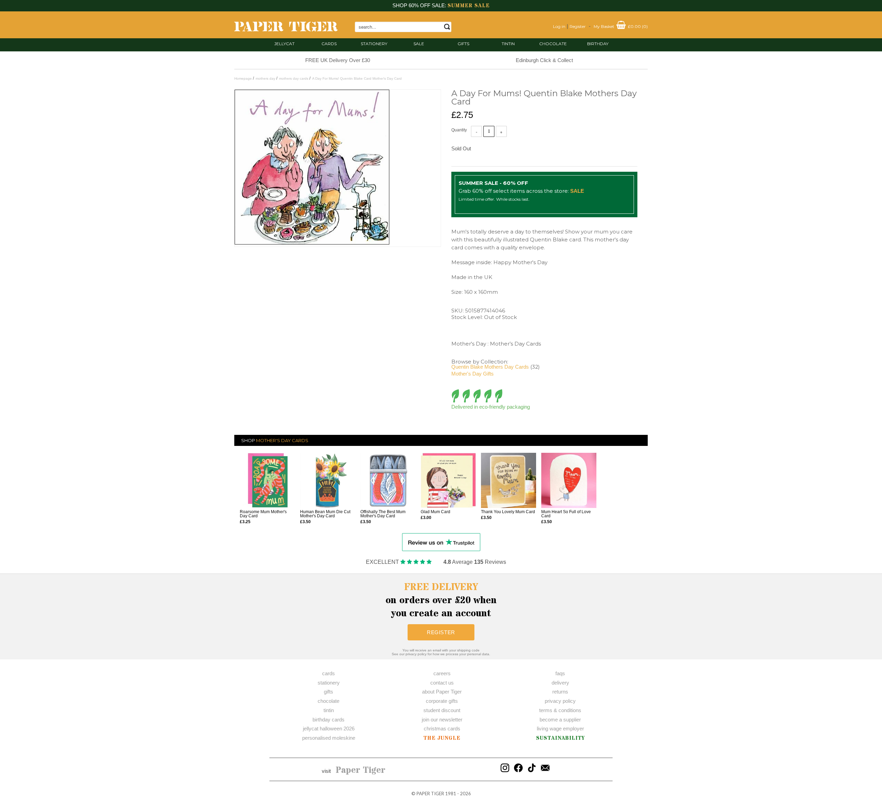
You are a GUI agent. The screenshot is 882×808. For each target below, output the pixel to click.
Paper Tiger (361, 770)
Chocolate (553, 43)
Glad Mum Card (435, 511)
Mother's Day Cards (282, 440)
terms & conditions (560, 710)
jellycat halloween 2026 (329, 728)
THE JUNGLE (441, 738)
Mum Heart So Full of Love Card (566, 513)
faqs (560, 673)
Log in (559, 26)
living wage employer (560, 728)
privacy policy (560, 701)
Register (578, 26)
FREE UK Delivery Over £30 (337, 60)
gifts (463, 43)
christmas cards (442, 728)
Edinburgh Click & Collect (544, 60)
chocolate (328, 701)
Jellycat (284, 43)
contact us (442, 683)
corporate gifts (442, 701)
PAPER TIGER (430, 793)
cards (329, 43)
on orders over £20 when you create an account (441, 600)
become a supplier (560, 719)
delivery (560, 683)
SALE (418, 43)
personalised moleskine (328, 738)
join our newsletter (442, 719)
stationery (374, 43)
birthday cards (328, 719)
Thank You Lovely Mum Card (508, 511)
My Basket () (621, 26)
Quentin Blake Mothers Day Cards (490, 367)
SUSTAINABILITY (560, 738)
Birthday (597, 43)
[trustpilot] (441, 542)
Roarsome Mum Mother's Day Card (263, 513)
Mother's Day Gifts (472, 374)
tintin (508, 43)
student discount (441, 710)
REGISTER (441, 632)
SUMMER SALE (469, 5)
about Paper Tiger (442, 692)
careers (442, 673)
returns (560, 692)
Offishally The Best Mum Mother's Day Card (383, 513)
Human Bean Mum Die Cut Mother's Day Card (325, 513)
